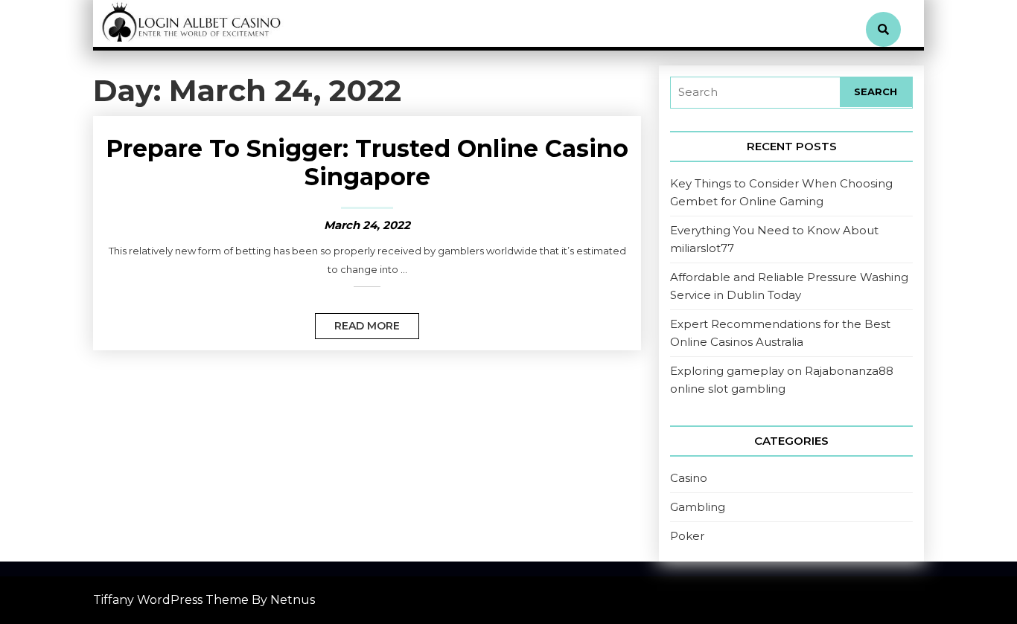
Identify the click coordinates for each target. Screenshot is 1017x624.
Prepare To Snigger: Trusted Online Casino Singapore (367, 162)
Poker (687, 536)
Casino (688, 478)
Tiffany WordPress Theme (171, 600)
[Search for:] (755, 92)
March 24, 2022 (367, 225)
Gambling (697, 507)
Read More (357, 322)
